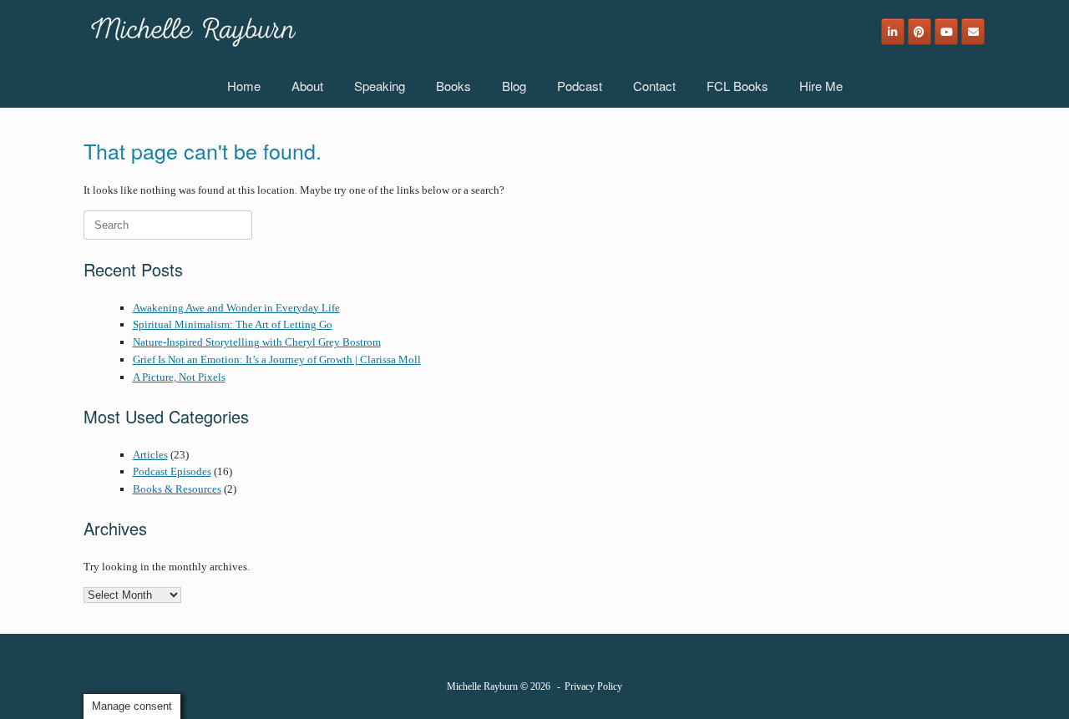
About (307, 85)
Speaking (379, 85)
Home (244, 85)
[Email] (973, 31)
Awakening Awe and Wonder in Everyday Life (236, 307)
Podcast (579, 85)
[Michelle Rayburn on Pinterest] (919, 31)
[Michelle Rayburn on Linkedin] (892, 31)
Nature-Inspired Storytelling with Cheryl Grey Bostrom (257, 342)
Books (453, 85)
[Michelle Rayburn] (192, 32)
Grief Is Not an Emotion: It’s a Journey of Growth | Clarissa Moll (277, 359)
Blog (514, 85)
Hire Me (821, 85)
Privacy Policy (593, 686)
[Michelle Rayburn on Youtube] (946, 31)
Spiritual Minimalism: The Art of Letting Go (232, 324)
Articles (150, 454)
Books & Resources (177, 489)
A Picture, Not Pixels (179, 377)
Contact (654, 85)
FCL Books (737, 85)
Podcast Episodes (172, 471)
